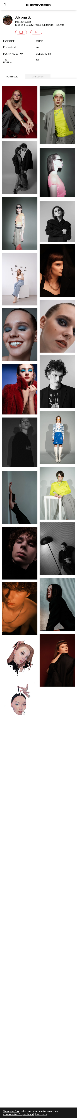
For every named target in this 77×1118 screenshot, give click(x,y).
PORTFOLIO (12, 76)
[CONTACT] (21, 32)
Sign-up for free (11, 1111)
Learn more (41, 1114)
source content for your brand (18, 1114)
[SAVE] (36, 32)
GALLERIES (38, 76)
